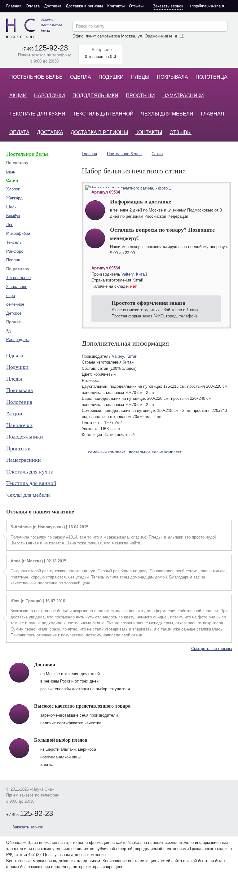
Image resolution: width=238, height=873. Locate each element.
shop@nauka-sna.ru (207, 6)
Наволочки (49, 95)
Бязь (10, 171)
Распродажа (17, 339)
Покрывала (172, 77)
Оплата (33, 6)
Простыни (140, 95)
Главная (13, 6)
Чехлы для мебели (167, 113)
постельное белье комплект (155, 452)
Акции (18, 95)
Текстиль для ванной (103, 113)
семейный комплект (106, 452)
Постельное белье (36, 77)
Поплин (13, 260)
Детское (13, 313)
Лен (9, 224)
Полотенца (211, 77)
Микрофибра (18, 233)
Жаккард (14, 198)
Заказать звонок (168, 6)
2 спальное (16, 286)
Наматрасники (183, 95)
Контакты (116, 6)
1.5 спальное (18, 277)
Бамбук (13, 215)
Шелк (11, 207)
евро (10, 295)
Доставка (52, 6)
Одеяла (80, 77)
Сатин (157, 153)
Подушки (111, 77)
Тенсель (14, 242)
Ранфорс (14, 251)
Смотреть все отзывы (211, 648)
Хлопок (13, 189)
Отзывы (136, 6)
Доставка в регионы (84, 6)
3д (8, 331)
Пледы (140, 77)
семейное (15, 304)
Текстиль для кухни (37, 113)
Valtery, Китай (134, 274)
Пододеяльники (95, 95)
